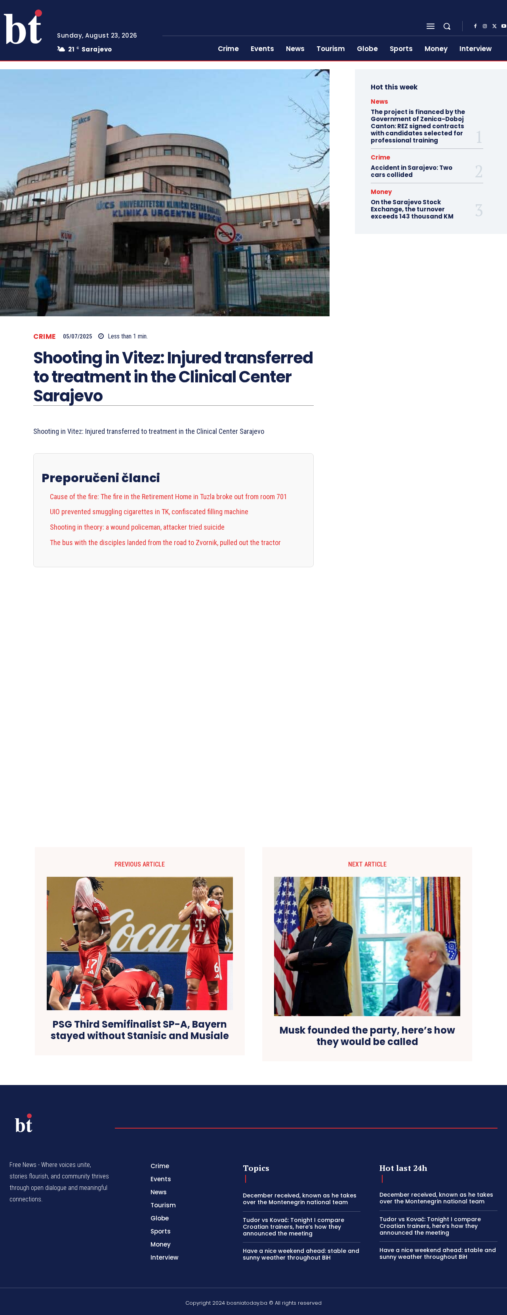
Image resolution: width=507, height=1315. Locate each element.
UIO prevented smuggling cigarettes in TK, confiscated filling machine (149, 511)
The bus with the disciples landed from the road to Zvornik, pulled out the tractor (165, 542)
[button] (446, 26)
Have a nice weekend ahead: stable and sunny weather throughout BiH (301, 1254)
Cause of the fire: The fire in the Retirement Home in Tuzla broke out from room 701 (168, 496)
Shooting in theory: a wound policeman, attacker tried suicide (137, 527)
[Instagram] (485, 26)
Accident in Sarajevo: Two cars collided (411, 171)
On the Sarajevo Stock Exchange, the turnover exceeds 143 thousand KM (412, 209)
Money (381, 192)
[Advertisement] (173, 686)
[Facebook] (475, 26)
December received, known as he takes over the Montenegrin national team (299, 1198)
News (379, 102)
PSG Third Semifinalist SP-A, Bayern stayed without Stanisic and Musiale (140, 1030)
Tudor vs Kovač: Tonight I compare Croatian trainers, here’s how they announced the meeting (293, 1226)
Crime (44, 336)
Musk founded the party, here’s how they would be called (367, 1036)
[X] (494, 26)
